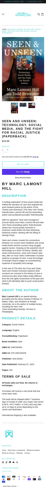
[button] (39, 14)
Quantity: (6, 146)
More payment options (23, 177)
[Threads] (17, 462)
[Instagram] (3, 462)
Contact (27, 453)
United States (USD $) (10, 486)
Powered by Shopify (6, 471)
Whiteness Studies (33, 450)
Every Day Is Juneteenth (16, 450)
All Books (19, 453)
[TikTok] (6, 462)
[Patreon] (10, 462)
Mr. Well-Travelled (12, 468)
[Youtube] (14, 462)
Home (4, 29)
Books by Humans (8, 453)
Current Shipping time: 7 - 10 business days (23, 1)
